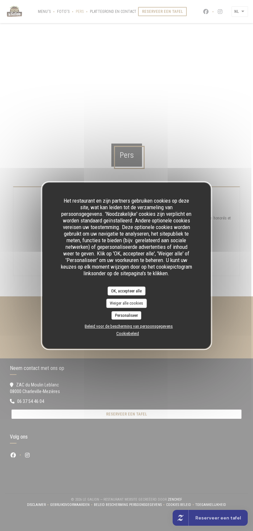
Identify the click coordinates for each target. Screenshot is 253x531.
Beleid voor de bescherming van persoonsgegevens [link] (129, 326)
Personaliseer (126, 315)
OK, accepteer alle (126, 290)
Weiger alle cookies (126, 303)
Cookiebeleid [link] (127, 333)
